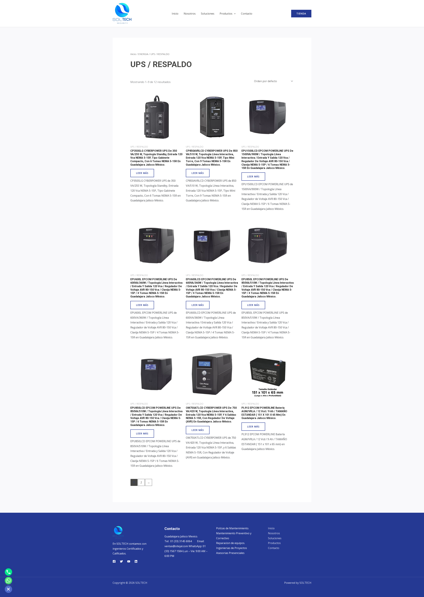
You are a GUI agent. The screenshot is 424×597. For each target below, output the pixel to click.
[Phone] (8, 572)
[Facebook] (114, 561)
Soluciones (207, 13)
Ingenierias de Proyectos (231, 548)
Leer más (142, 173)
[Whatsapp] (8, 580)
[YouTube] (128, 561)
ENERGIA (143, 54)
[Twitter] (121, 561)
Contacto (246, 13)
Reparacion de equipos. (230, 543)
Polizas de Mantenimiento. (232, 528)
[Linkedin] (135, 561)
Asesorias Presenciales (230, 553)
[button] (234, 13)
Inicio (175, 13)
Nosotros (190, 13)
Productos (226, 13)
